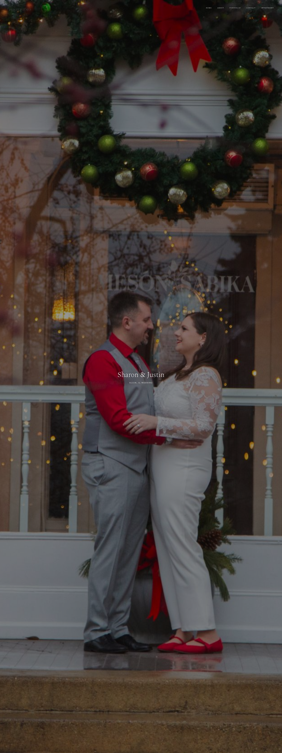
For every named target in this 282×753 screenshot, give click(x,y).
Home (209, 8)
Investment (267, 8)
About (220, 8)
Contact (251, 8)
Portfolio (235, 8)
